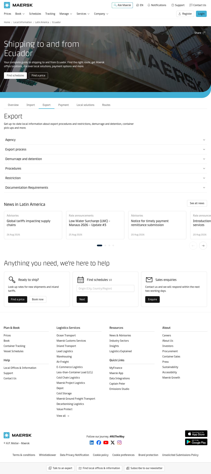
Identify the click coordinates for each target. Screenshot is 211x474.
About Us (167, 340)
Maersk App (116, 373)
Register (187, 13)
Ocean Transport (66, 335)
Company (99, 13)
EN (141, 5)
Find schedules (15, 75)
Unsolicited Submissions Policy (180, 455)
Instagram (119, 442)
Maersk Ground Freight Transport (76, 398)
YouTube (106, 442)
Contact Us (199, 5)
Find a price (38, 75)
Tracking (50, 13)
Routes (106, 105)
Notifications (156, 4)
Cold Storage (64, 393)
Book (18, 13)
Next (203, 246)
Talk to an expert (62, 468)
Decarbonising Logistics (70, 404)
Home (7, 22)
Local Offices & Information (20, 367)
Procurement (170, 351)
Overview (13, 105)
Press (165, 361)
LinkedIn (91, 442)
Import (31, 105)
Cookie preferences (123, 455)
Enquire (152, 299)
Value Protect (64, 409)
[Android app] (196, 442)
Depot (60, 388)
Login (201, 13)
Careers (166, 335)
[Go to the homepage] (18, 437)
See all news (197, 203)
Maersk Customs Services (71, 340)
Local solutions (85, 105)
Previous (193, 246)
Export (46, 105)
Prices (7, 13)
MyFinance (115, 367)
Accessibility (169, 372)
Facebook (98, 442)
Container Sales (171, 356)
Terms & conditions (24, 455)
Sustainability (170, 367)
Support (179, 5)
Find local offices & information (101, 468)
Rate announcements (81, 215)
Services (81, 13)
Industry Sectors (119, 340)
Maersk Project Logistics (71, 382)
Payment (63, 105)
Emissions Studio (119, 389)
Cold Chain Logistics (68, 377)
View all (61, 415)
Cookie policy (100, 455)
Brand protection (148, 455)
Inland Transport (66, 346)
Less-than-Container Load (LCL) (75, 372)
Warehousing (64, 356)
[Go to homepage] (18, 5)
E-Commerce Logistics (70, 367)
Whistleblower (47, 455)
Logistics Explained (120, 351)
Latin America (42, 22)
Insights (114, 346)
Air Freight (63, 361)
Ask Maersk (124, 5)
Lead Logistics (65, 351)
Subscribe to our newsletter (147, 468)
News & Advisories (120, 335)
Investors (167, 346)
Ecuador (56, 22)
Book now (38, 299)
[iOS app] (196, 433)
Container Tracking (14, 346)
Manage (64, 13)
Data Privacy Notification (74, 455)
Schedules (35, 13)
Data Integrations (119, 378)
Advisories (13, 215)
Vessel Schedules (13, 351)
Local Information (22, 22)
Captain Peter (117, 383)
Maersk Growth (171, 377)
